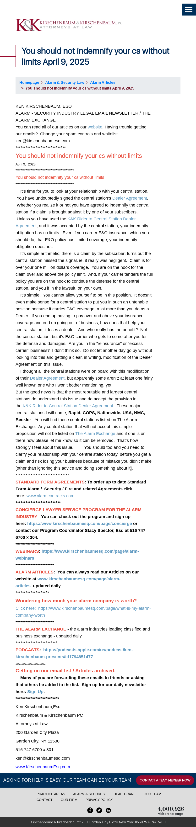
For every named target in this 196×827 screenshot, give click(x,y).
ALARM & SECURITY (89, 794)
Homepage (29, 82)
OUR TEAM (152, 794)
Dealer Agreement (129, 198)
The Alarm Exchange (95, 433)
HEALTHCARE (125, 794)
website (95, 127)
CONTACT (45, 800)
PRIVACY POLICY (99, 800)
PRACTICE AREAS (51, 794)
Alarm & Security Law (64, 82)
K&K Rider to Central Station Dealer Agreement (68, 405)
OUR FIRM (69, 800)
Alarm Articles (102, 82)
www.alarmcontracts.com (50, 495)
